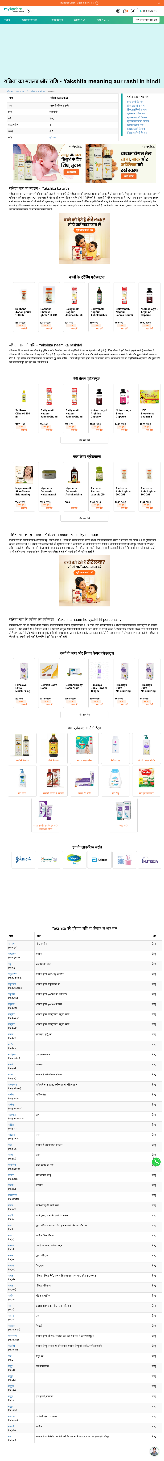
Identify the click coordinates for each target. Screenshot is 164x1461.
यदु (9, 964)
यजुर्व (10, 1376)
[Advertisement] (82, 48)
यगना (10, 1074)
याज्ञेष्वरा (12, 1114)
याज (10, 1225)
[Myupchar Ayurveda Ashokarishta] (74, 474)
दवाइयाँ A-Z (79, 20)
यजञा (11, 1315)
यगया (10, 1155)
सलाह (7, 20)
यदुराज (11, 1004)
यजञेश (11, 1346)
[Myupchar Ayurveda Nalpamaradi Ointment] (49, 474)
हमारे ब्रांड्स (57, 20)
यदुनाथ (11, 994)
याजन (10, 1255)
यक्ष (9, 1436)
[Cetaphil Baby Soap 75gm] (74, 670)
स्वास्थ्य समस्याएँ (29, 20)
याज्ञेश (11, 1094)
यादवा (10, 1034)
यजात (10, 1275)
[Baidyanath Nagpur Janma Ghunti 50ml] (74, 294)
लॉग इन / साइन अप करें (146, 20)
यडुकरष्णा (12, 974)
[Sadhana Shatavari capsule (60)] (99, 474)
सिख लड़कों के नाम (136, 129)
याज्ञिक (11, 1124)
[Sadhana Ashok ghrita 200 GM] (125, 474)
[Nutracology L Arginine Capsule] (149, 294)
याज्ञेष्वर (11, 1104)
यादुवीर (11, 1014)
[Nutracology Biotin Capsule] (125, 396)
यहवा (10, 1205)
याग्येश (11, 1175)
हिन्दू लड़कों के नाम (135, 105)
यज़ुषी (10, 1406)
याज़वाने (11, 1416)
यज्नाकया (12, 1084)
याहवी (10, 1185)
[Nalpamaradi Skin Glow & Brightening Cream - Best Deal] (24, 474)
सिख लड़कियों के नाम (137, 132)
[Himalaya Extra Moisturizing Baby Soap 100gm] (24, 670)
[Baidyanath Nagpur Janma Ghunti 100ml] (125, 294)
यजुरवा (11, 1386)
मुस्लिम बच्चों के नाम (136, 113)
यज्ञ (9, 1306)
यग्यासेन (12, 1165)
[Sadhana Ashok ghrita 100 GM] (24, 294)
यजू (9, 1356)
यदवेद (10, 1044)
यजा (10, 1235)
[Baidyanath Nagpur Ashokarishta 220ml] (99, 294)
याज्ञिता (11, 1135)
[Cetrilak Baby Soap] (49, 670)
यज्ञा (10, 1145)
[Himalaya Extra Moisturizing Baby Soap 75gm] (149, 670)
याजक (11, 1245)
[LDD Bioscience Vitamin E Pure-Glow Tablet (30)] (149, 396)
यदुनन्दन (12, 984)
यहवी (10, 1215)
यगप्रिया (12, 1054)
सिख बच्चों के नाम (135, 125)
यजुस (10, 1396)
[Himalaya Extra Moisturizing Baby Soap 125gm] (125, 670)
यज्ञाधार (11, 1326)
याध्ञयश (12, 954)
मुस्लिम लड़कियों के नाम (138, 121)
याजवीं (11, 1426)
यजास (11, 1265)
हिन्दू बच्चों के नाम (135, 102)
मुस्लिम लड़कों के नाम (137, 117)
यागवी (10, 1064)
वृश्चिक (52, 137)
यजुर (10, 1366)
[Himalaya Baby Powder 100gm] (99, 670)
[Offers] (118, 10)
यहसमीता (12, 1195)
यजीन (10, 1295)
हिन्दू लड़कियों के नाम (137, 109)
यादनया (11, 944)
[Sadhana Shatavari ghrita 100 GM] (49, 294)
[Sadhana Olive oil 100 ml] (24, 396)
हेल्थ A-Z (101, 20)
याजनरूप (12, 1336)
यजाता (11, 1285)
